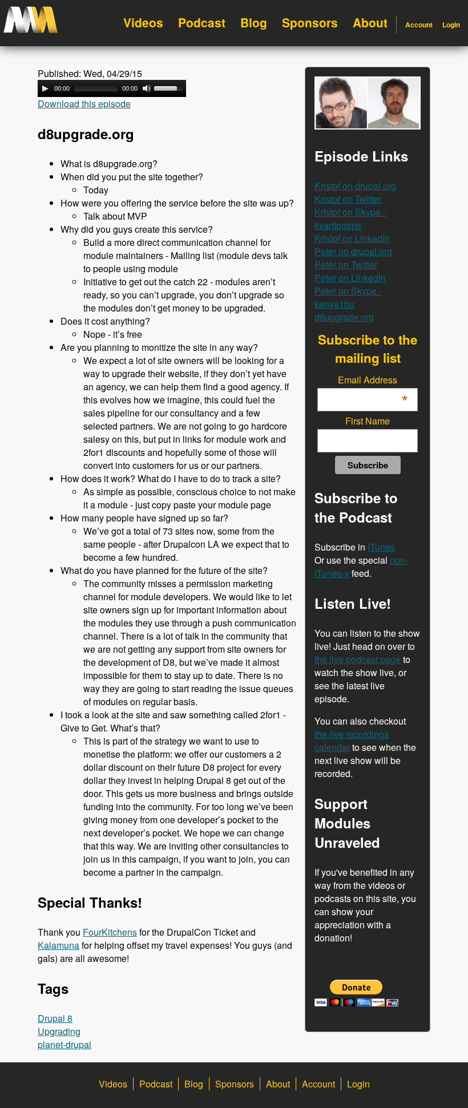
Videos (143, 22)
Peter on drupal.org (353, 251)
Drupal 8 (55, 1018)
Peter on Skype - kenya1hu (348, 297)
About (370, 22)
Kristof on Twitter (347, 198)
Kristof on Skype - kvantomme (350, 218)
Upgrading (59, 1031)
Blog (253, 22)
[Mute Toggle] (146, 88)
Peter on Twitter (345, 264)
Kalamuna (58, 945)
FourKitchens (110, 932)
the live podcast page (357, 659)
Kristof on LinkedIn (352, 238)
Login (451, 24)
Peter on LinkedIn (350, 277)
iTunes (381, 546)
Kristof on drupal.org (355, 185)
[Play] (45, 88)
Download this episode (84, 103)
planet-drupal (64, 1044)
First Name (367, 420)
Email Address (373, 379)
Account (419, 24)
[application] (112, 88)
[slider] (170, 87)
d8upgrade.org (344, 316)
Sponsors (310, 22)
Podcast (201, 22)
